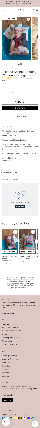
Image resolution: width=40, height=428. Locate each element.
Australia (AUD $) (7, 411)
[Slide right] (26, 64)
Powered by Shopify (22, 415)
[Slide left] (14, 64)
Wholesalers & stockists (11, 331)
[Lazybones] (18, 9)
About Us (5, 324)
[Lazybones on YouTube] (13, 313)
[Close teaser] (11, 417)
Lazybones (10, 415)
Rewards (5, 334)
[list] (20, 38)
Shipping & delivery (9, 356)
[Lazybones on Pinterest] (10, 313)
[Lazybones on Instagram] (7, 313)
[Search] (28, 10)
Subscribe (7, 400)
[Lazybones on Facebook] (5, 313)
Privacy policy (7, 341)
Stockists (5, 376)
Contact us (6, 366)
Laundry (5, 369)
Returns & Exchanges (10, 359)
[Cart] (37, 10)
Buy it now (20, 108)
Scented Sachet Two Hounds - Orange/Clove (9, 258)
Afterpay (5, 373)
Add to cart (20, 102)
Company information (10, 337)
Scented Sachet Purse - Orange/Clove (27, 257)
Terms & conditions (9, 344)
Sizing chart (6, 362)
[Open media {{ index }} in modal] (16, 39)
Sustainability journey (10, 327)
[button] (6, 422)
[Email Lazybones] (2, 313)
